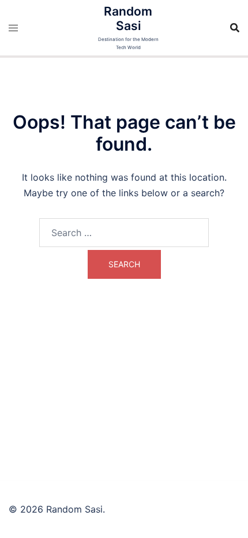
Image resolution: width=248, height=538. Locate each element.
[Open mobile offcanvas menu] (13, 28)
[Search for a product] (234, 27)
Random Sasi (128, 18)
